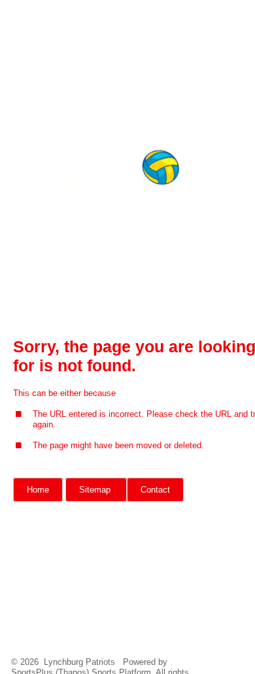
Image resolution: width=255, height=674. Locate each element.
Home (38, 490)
